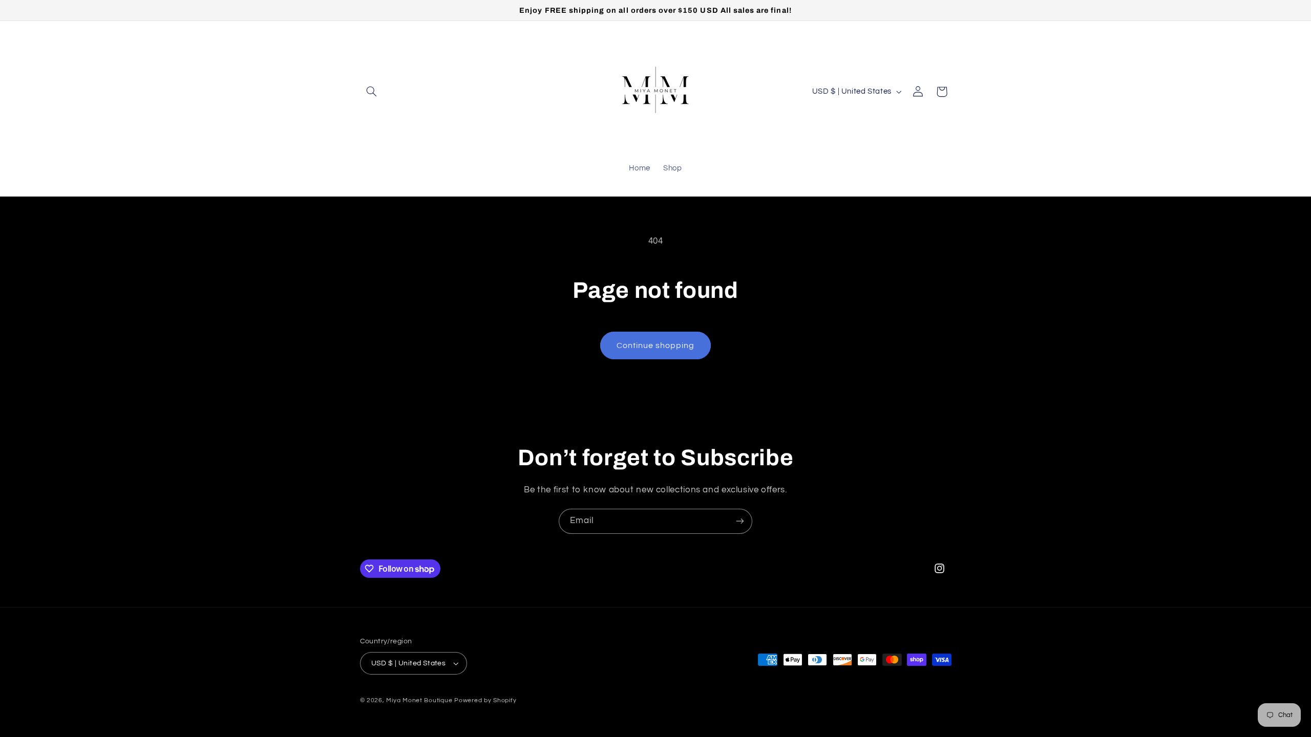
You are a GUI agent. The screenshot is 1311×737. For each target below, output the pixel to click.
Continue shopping (656, 345)
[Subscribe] (740, 521)
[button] (372, 91)
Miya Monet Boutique (419, 700)
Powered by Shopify (485, 700)
